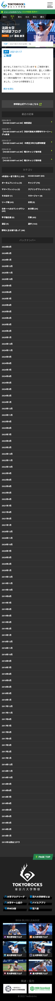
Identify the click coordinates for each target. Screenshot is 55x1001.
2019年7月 (6, 603)
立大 (27, 17)
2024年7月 (6, 370)
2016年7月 (6, 797)
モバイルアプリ (37, 902)
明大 (5, 17)
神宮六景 (34, 908)
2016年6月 (6, 803)
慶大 (42, 17)
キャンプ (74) (34, 183)
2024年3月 (6, 389)
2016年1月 (6, 836)
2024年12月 (7, 344)
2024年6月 (6, 376)
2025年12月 (7, 266)
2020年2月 (6, 564)
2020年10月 (7, 544)
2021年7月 (6, 506)
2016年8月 (6, 790)
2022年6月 (6, 486)
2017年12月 (7, 706)
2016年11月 (7, 771)
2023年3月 (6, 441)
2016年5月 (6, 810)
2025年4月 (6, 318)
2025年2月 (6, 331)
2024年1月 (6, 402)
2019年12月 (7, 577)
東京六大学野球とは (40, 896)
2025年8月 (6, 292)
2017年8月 (6, 719)
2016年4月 (6, 816)
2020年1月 (6, 570)
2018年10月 (7, 654)
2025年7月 (6, 299)
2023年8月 (6, 428)
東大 (20, 17)
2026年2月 (6, 253)
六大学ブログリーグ (14, 896)
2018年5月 (6, 680)
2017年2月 (6, 752)
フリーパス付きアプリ (12, 12)
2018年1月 (6, 700)
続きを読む (9, 89)
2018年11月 (7, 648)
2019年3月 (6, 622)
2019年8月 (6, 596)
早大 (35, 17)
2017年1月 (6, 758)
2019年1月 (6, 635)
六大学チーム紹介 (13, 902)
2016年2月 (6, 829)
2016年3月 (6, 823)
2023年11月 (7, 415)
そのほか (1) (7, 196)
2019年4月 (6, 616)
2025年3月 (6, 324)
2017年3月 (6, 745)
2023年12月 (7, 409)
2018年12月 (7, 642)
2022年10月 (7, 467)
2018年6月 (6, 674)
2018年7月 (6, 667)
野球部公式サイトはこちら (26, 104)
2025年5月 (6, 311)
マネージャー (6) (35, 196)
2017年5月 (6, 732)
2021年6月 (6, 512)
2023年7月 (6, 434)
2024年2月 (6, 396)
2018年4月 (6, 687)
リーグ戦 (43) (8, 202)
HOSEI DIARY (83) (36, 176)
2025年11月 (7, 273)
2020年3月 (6, 557)
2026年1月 (6, 260)
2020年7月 (6, 551)
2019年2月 (6, 629)
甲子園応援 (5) (8, 217)
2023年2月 (6, 447)
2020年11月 (7, 538)
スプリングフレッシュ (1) (39, 189)
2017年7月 (6, 726)
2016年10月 (7, 777)
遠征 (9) (5, 224)
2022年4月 (6, 499)
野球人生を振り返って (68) (13, 230)
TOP (6, 44)
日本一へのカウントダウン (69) (13, 210)
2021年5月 (6, 519)
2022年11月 (7, 460)
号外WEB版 (10, 908)
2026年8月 (6, 247)
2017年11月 (7, 713)
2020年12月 (7, 532)
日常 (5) (31, 202)
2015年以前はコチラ (11, 842)
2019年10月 (7, 590)
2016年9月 (6, 784)
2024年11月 (7, 350)
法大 (12, 16)
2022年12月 (7, 454)
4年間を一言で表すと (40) (13, 176)
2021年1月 (6, 525)
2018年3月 (6, 693)
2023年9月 (6, 421)
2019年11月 (7, 583)
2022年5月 (6, 493)
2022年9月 (6, 473)
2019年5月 (6, 609)
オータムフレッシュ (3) (12, 183)
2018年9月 (6, 661)
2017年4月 (6, 739)
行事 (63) (32, 217)
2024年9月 (6, 357)
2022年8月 (6, 480)
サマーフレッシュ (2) (11, 189)
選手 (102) (32, 224)
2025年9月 (6, 286)
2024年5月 (6, 383)
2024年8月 (6, 363)
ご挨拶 (7, 55)
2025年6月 (6, 305)
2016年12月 (7, 764)
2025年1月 (6, 337)
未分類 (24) (33, 209)
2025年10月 (7, 279)
